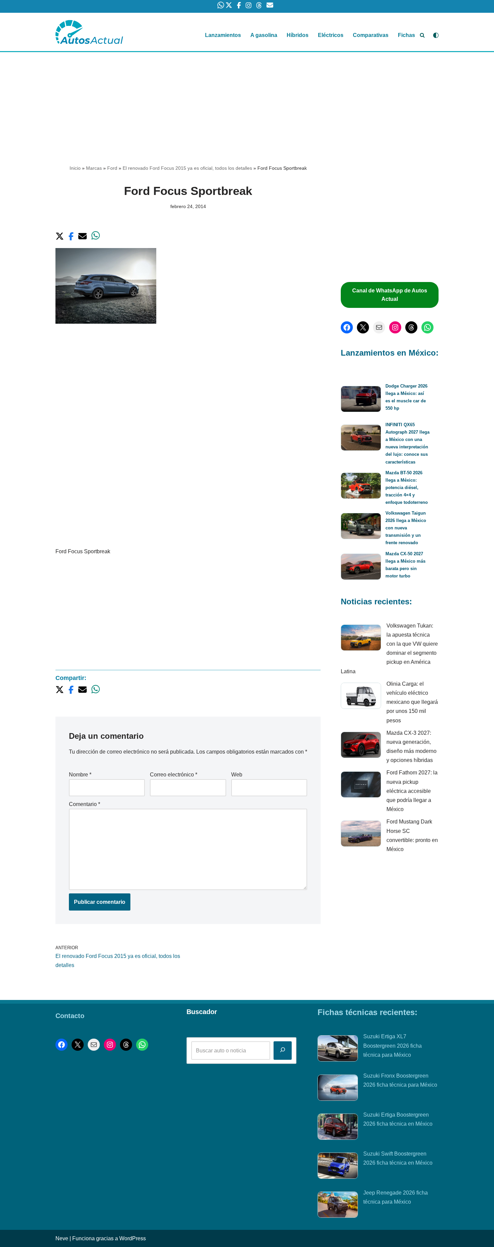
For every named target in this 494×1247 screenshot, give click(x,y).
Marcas (94, 168)
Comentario (84, 804)
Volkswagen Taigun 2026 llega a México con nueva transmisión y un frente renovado (405, 528)
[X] (363, 327)
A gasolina (263, 35)
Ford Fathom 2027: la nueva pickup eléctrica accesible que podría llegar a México (412, 791)
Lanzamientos (223, 35)
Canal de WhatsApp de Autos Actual (389, 295)
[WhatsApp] (427, 327)
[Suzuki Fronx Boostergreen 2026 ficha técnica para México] (338, 1089)
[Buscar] (422, 35)
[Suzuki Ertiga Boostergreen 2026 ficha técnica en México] (338, 1128)
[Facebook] (347, 327)
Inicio (75, 168)
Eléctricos (330, 35)
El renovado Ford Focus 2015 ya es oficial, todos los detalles (187, 168)
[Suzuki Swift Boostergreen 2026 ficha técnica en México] (338, 1167)
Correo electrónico (173, 774)
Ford (112, 168)
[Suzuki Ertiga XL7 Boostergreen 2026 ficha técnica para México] (338, 1049)
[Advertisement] (247, 102)
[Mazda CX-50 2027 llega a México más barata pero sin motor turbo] (361, 568)
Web (236, 774)
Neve (61, 1238)
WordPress (132, 1238)
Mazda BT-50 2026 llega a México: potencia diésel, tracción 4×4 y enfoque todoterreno (406, 487)
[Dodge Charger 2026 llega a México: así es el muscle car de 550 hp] (361, 400)
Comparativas (370, 35)
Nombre (80, 774)
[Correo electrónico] (379, 327)
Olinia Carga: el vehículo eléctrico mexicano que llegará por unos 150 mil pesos (412, 702)
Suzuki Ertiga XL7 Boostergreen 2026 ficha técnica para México (392, 1045)
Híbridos (297, 35)
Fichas (406, 35)
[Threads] (411, 327)
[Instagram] (395, 327)
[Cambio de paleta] (436, 35)
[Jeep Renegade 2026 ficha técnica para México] (338, 1206)
